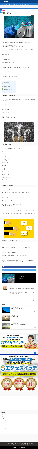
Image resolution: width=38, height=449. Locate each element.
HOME (2, 4)
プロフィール (10, 4)
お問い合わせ (32, 4)
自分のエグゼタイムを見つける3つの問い (8, 432)
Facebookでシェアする (19, 266)
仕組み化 (28, 4)
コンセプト (5, 4)
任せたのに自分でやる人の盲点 (6, 428)
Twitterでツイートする (19, 270)
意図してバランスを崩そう (14, 316)
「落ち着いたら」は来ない (6, 416)
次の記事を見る (32, 297)
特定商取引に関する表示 (24, 444)
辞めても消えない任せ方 (5, 420)
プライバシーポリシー (32, 444)
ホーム (5, 443)
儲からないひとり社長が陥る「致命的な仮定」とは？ (18, 324)
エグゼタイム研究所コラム (17, 4)
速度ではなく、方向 (5, 414)
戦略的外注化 (24, 4)
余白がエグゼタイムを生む (6, 424)
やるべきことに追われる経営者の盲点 (7, 430)
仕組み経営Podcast (5, 444)
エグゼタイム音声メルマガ (12, 444)
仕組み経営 (16, 443)
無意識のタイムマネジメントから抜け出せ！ (17, 308)
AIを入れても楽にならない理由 (6, 418)
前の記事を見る (6, 297)
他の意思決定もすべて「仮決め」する (9, 89)
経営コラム (3, 10)
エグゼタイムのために (26, 443)
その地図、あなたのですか (6, 422)
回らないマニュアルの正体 (6, 426)
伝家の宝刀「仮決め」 (7, 86)
